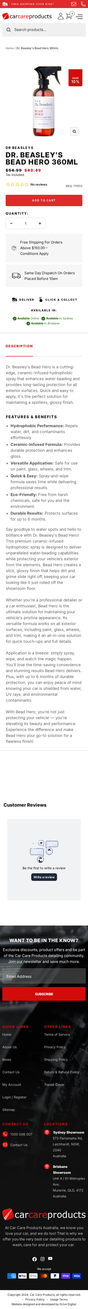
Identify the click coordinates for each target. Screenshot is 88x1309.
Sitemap (8, 1110)
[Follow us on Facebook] (34, 1259)
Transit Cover (54, 1085)
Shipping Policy (56, 1059)
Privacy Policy (55, 1047)
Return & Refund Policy (61, 1072)
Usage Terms (59, 1299)
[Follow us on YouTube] (50, 1258)
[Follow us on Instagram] (42, 1259)
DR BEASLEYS (20, 148)
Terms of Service (57, 1034)
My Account (11, 1085)
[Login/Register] (61, 16)
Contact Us (10, 1072)
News (6, 1059)
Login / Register (14, 1097)
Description (19, 346)
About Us (9, 1047)
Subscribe (44, 994)
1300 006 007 (21, 1134)
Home (10, 48)
